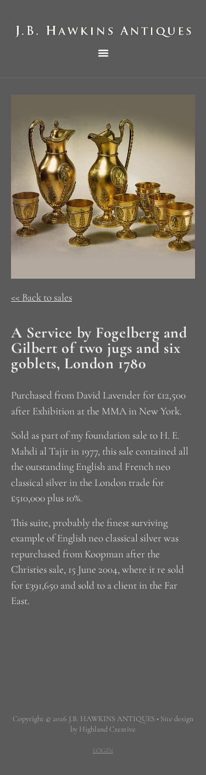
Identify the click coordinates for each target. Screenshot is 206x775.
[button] (103, 53)
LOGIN (103, 750)
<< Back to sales (41, 297)
